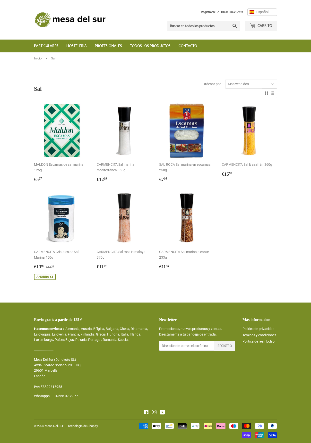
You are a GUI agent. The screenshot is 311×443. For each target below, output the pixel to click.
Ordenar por (212, 84)
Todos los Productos (150, 46)
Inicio (38, 58)
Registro (224, 346)
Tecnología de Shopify (83, 426)
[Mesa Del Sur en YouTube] (162, 413)
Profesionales (108, 46)
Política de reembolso (258, 341)
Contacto (188, 46)
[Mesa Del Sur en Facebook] (146, 413)
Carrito (264, 26)
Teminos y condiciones (259, 335)
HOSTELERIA (76, 46)
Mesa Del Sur (54, 426)
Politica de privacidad (258, 329)
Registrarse (208, 12)
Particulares (46, 46)
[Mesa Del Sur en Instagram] (154, 413)
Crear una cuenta (232, 12)
